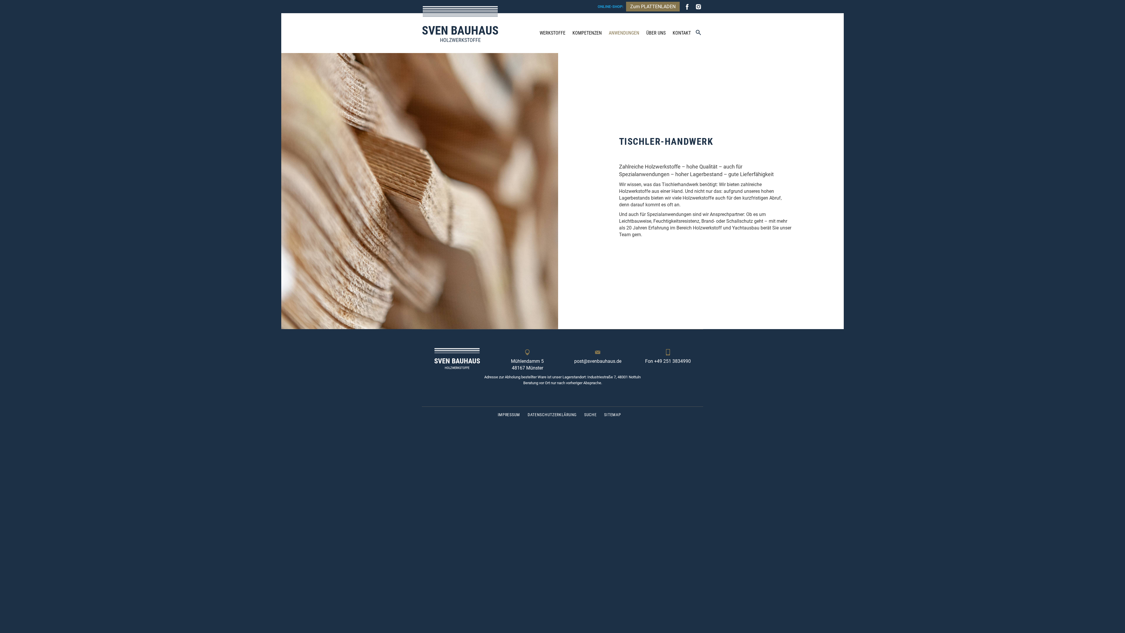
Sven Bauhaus (460, 33)
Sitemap (612, 414)
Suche (590, 414)
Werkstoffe (552, 33)
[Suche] (698, 33)
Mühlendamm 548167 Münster (527, 364)
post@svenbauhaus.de (597, 361)
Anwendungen (624, 33)
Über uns (656, 33)
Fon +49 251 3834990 (668, 361)
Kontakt (682, 33)
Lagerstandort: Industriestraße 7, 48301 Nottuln (601, 377)
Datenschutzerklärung (552, 414)
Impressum (509, 414)
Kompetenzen (587, 33)
